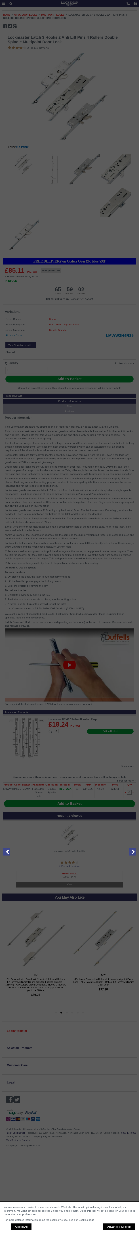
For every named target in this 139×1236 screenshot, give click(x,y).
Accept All (21, 1226)
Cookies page (86, 1219)
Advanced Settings (119, 1226)
